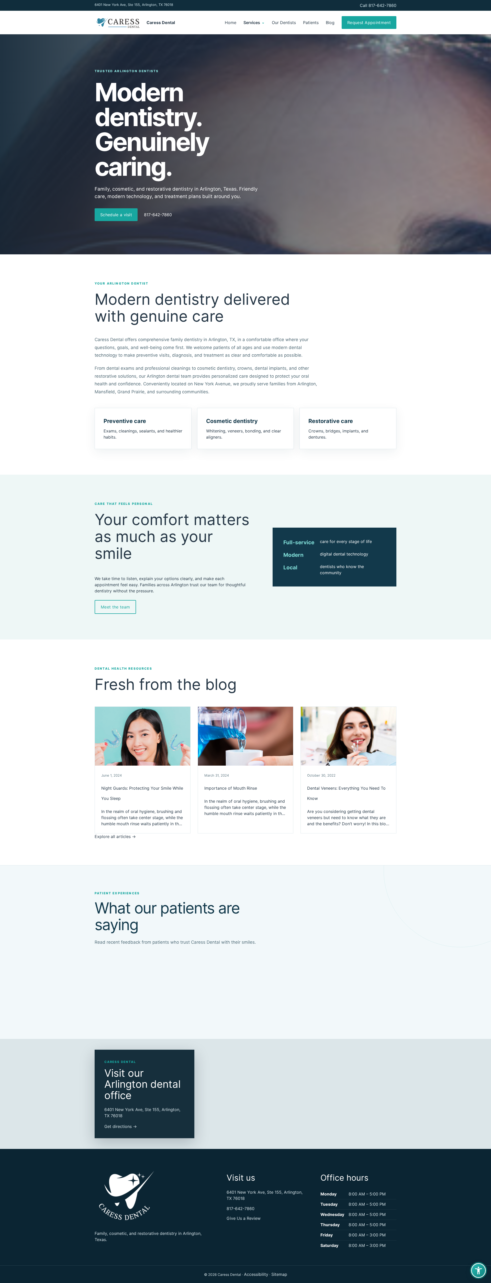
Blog (330, 22)
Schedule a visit (116, 214)
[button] (478, 1270)
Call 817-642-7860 (378, 5)
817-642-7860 (158, 214)
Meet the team (115, 607)
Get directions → (120, 1126)
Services (254, 22)
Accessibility (256, 1274)
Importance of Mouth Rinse (230, 788)
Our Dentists (284, 22)
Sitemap (279, 1274)
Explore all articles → (115, 836)
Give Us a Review (244, 1218)
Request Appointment (369, 22)
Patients (311, 22)
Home (230, 22)
